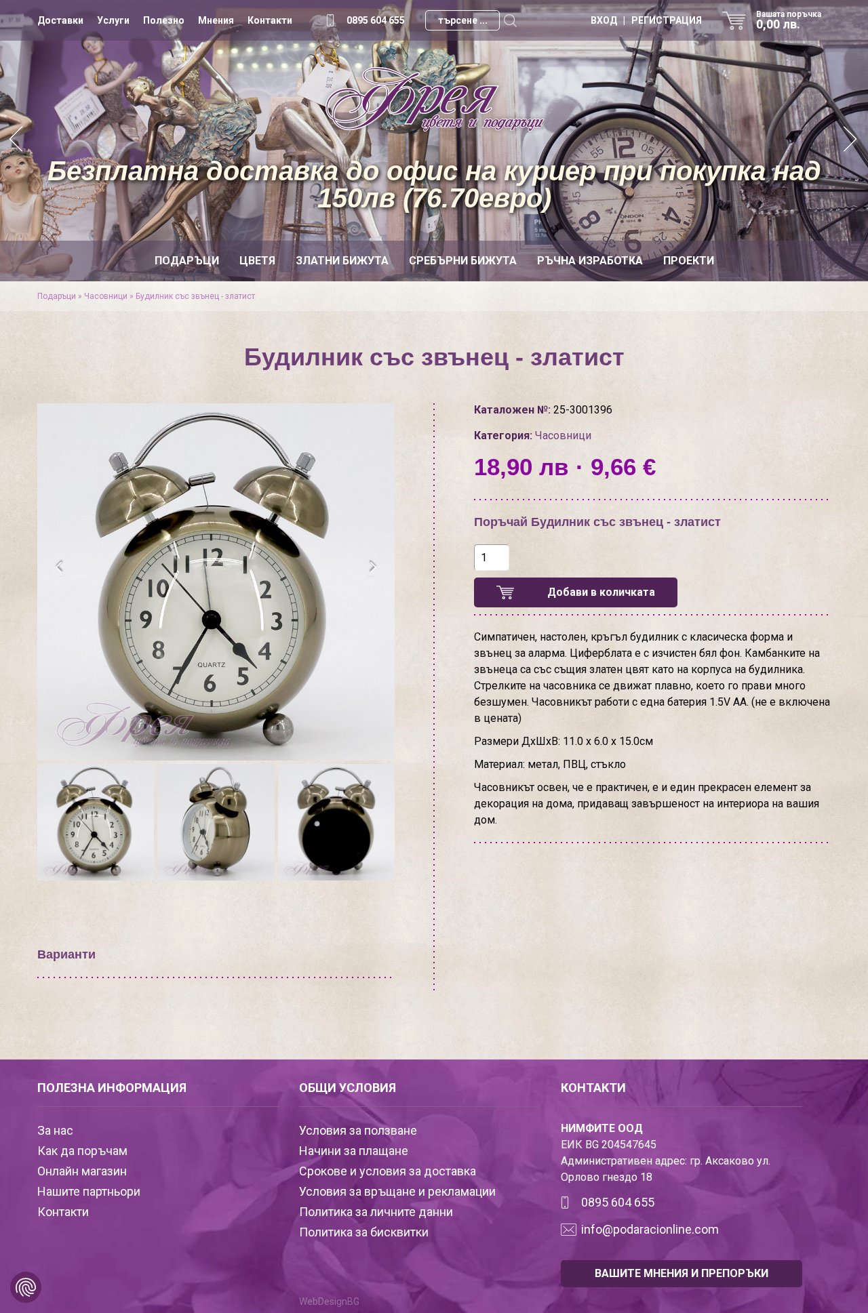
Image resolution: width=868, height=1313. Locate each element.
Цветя (257, 260)
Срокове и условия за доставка (387, 1171)
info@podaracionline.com (650, 1229)
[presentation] (59, 567)
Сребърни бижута (463, 260)
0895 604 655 (376, 20)
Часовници (105, 296)
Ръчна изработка (590, 260)
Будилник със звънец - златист (195, 296)
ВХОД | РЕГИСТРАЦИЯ (646, 20)
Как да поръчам (82, 1151)
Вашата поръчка (788, 20)
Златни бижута (342, 260)
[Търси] (510, 20)
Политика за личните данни (376, 1212)
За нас (55, 1130)
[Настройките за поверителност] (25, 1287)
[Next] (851, 140)
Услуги (113, 20)
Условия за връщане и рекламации (397, 1191)
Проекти (688, 260)
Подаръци (187, 260)
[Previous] (17, 140)
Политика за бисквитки (364, 1232)
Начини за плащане (353, 1151)
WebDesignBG (329, 1301)
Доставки (60, 20)
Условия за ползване (358, 1130)
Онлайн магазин (82, 1171)
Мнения (216, 20)
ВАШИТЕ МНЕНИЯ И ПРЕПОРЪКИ (681, 1273)
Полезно (163, 20)
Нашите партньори (88, 1191)
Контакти (270, 20)
